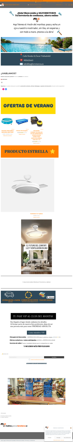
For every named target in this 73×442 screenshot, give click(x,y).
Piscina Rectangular (22, 130)
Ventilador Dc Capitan (36, 213)
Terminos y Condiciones (30, 440)
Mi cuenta (38, 7)
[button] (70, 428)
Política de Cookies (20, 440)
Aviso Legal (3, 440)
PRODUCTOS (58, 4)
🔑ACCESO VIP (38, 2)
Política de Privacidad (10, 440)
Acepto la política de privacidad (37, 359)
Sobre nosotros (5, 417)
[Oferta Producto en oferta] (7, 128)
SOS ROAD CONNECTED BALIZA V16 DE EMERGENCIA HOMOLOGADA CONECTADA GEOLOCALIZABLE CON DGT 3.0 (36, 135)
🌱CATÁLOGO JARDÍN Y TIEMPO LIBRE (54, 2)
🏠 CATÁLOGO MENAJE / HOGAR (34, 4)
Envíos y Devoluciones (6, 415)
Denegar (58, 437)
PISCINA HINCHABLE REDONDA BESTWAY (7, 131)
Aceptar (49, 437)
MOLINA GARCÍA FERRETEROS (11, 4)
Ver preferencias (67, 437)
